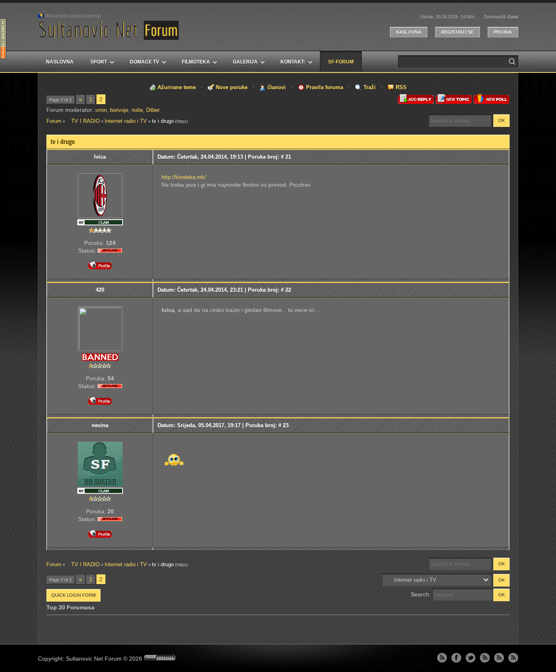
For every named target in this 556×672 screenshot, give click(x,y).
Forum (53, 121)
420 (100, 290)
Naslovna (408, 32)
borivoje (119, 110)
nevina (100, 425)
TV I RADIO (83, 121)
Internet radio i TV (126, 121)
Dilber (153, 110)
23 (286, 425)
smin (101, 110)
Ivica (100, 157)
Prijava (503, 32)
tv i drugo (163, 121)
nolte (137, 110)
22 (288, 290)
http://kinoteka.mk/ (184, 177)
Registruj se (457, 32)
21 (288, 157)
